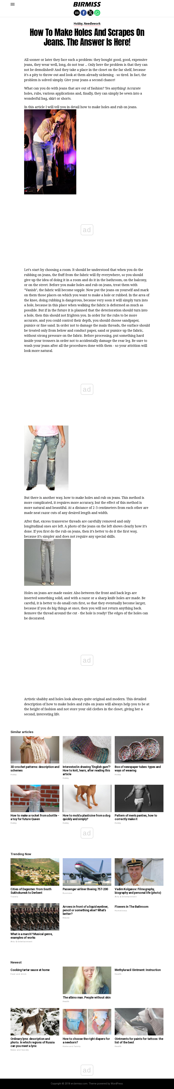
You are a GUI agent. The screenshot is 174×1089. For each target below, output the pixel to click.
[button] (13, 4)
